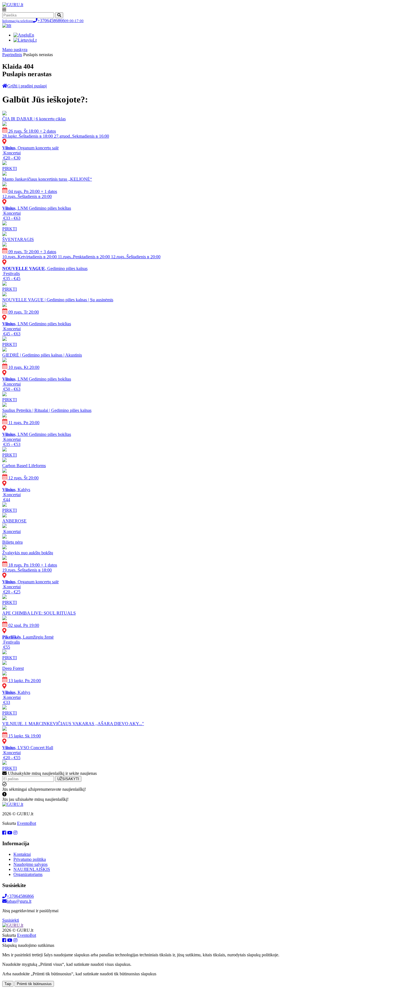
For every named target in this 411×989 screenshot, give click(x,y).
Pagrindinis (12, 54)
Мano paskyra (14, 49)
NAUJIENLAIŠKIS (31, 869)
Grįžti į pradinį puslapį (27, 85)
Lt (35, 40)
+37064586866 (43, 20)
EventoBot (26, 823)
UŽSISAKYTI (68, 779)
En (31, 35)
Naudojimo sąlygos (30, 864)
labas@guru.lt (19, 901)
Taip (7, 984)
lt (10, 25)
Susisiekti (10, 920)
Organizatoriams (27, 874)
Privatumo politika (29, 859)
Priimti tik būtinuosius (34, 984)
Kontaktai (22, 854)
